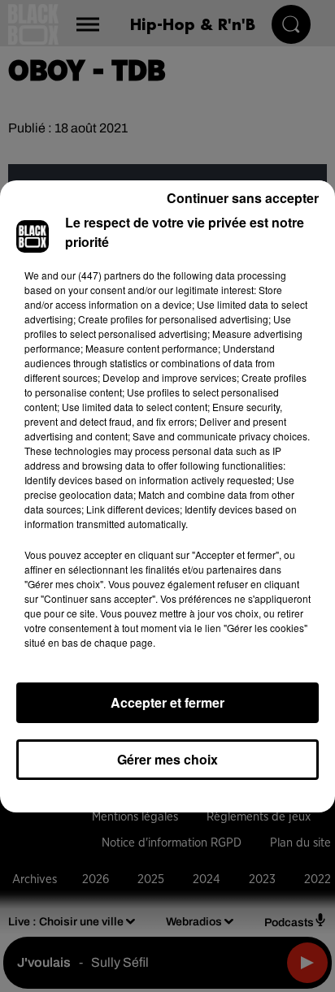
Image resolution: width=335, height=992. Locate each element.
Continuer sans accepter (243, 197)
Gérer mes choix (167, 759)
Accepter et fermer (167, 702)
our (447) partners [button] (101, 275)
